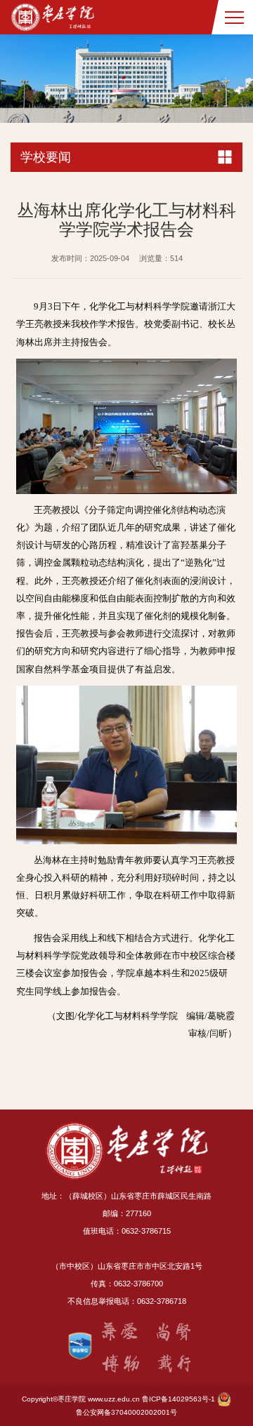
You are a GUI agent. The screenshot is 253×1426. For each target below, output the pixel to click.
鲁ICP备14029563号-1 (178, 1399)
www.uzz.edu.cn (114, 1399)
